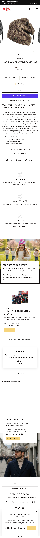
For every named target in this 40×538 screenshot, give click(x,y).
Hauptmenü (19, 479)
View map (9, 330)
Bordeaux (24, 77)
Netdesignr (20, 536)
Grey (33, 77)
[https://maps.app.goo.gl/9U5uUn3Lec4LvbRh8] (20, 445)
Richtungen (13, 438)
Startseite (20, 58)
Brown (7, 77)
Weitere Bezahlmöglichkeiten (20, 100)
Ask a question (20, 153)
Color (20, 74)
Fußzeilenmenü (19, 484)
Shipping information (20, 149)
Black (15, 77)
